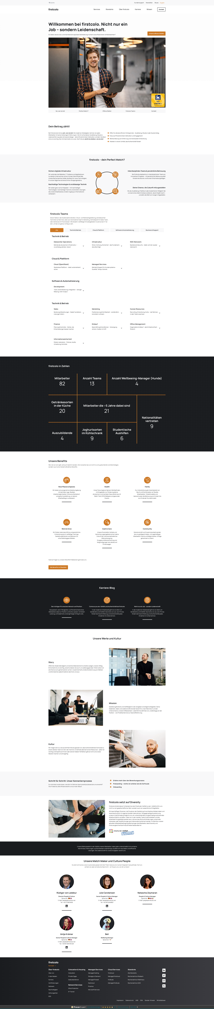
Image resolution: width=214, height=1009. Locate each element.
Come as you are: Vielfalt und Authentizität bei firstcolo (107, 606)
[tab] (56, 230)
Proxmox (91, 986)
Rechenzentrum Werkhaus (136, 980)
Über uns (51, 973)
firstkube (111, 980)
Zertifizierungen (53, 983)
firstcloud (111, 973)
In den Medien (52, 976)
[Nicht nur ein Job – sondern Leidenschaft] (147, 600)
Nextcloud (91, 983)
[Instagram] (164, 980)
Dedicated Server (73, 980)
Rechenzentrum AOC (134, 983)
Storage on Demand (94, 976)
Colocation (71, 973)
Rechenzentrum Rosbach (135, 976)
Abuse (156, 3)
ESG (49, 996)
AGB (137, 1000)
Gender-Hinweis (150, 1000)
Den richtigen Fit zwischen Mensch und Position (66, 606)
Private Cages (72, 976)
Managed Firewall (93, 980)
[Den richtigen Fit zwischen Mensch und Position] (66, 600)
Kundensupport (139, 3)
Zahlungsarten (53, 993)
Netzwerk (51, 986)
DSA (141, 1000)
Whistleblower (161, 1000)
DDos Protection (73, 988)
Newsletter (149, 3)
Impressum (120, 1000)
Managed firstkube (113, 983)
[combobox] (75, 2)
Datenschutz (130, 1000)
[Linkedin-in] (164, 970)
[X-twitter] (164, 985)
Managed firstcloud (114, 976)
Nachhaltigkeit (53, 990)
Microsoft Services (94, 990)
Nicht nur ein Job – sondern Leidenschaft (147, 606)
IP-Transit (71, 992)
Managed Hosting (93, 973)
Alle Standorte (132, 973)
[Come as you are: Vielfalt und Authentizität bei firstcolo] (107, 600)
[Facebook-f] (164, 975)
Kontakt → (52, 966)
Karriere (50, 980)
